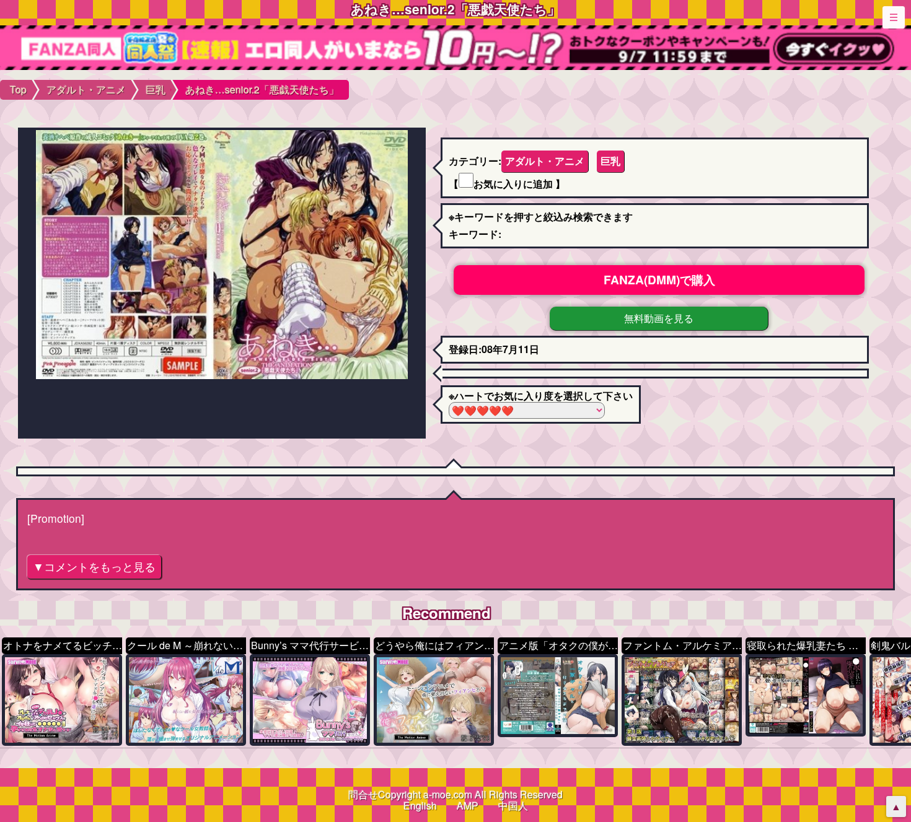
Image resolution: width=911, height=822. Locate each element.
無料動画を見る (658, 318)
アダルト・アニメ (544, 161)
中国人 (513, 805)
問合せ (363, 794)
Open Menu (893, 17)
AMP (467, 805)
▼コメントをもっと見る (94, 566)
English (420, 805)
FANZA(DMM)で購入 (659, 279)
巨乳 (610, 161)
